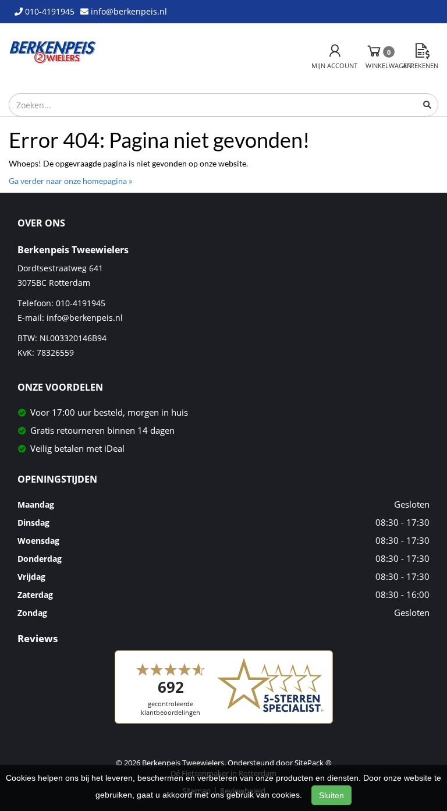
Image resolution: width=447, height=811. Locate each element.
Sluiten (331, 795)
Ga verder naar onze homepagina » (70, 181)
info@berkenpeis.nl (85, 317)
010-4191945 (80, 303)
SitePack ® (313, 762)
